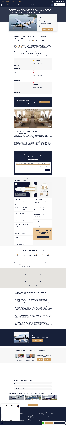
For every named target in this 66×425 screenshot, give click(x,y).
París (34, 58)
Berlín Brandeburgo (37, 60)
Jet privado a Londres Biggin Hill (13, 421)
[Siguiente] (50, 126)
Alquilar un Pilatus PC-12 (41, 415)
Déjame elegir (10, 420)
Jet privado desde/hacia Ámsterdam (32, 424)
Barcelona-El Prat (36, 72)
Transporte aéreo (50, 418)
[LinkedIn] (61, 1)
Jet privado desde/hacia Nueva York (32, 415)
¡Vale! (16, 420)
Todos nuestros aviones (33, 404)
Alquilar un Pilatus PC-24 (41, 414)
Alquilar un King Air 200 (41, 420)
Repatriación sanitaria (50, 417)
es (63, 1)
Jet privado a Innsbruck (21, 414)
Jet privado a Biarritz (20, 415)
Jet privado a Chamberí (21, 420)
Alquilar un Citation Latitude (41, 421)
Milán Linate (36, 84)
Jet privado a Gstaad (20, 413)
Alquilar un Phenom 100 (41, 413)
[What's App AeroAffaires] (59, 1)
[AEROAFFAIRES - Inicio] (6, 5)
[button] (59, 4)
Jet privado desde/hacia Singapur (32, 420)
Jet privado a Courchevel (21, 412)
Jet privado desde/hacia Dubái (31, 417)
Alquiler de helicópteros (50, 413)
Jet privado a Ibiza (20, 422)
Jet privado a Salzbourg (21, 421)
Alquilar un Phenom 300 (41, 419)
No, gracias (4, 420)
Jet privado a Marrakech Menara (22, 419)
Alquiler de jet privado (50, 412)
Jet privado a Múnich (11, 422)
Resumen (15, 33)
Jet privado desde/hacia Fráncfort (32, 416)
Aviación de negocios (50, 414)
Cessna (34, 40)
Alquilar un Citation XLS (41, 422)
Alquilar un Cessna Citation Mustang (42, 412)
